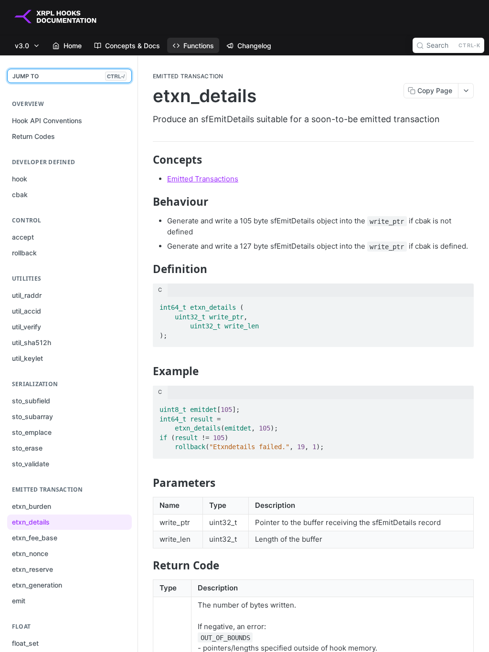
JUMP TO (68, 76)
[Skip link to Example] (146, 371)
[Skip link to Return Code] (146, 566)
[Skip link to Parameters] (146, 483)
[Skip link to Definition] (146, 269)
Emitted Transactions (202, 178)
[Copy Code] (462, 304)
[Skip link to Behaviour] (146, 202)
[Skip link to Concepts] (146, 160)
